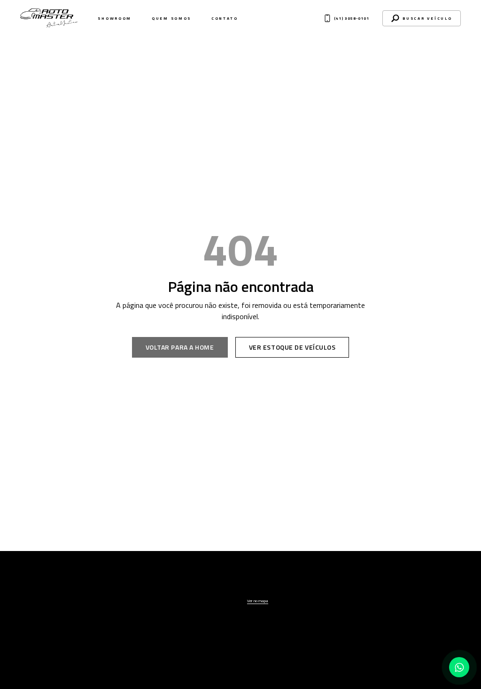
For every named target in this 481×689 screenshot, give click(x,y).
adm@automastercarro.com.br (389, 612)
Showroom (115, 18)
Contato (224, 18)
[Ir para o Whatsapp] (459, 667)
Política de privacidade (240, 685)
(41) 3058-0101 (383, 593)
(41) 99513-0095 (385, 603)
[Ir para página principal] (51, 588)
